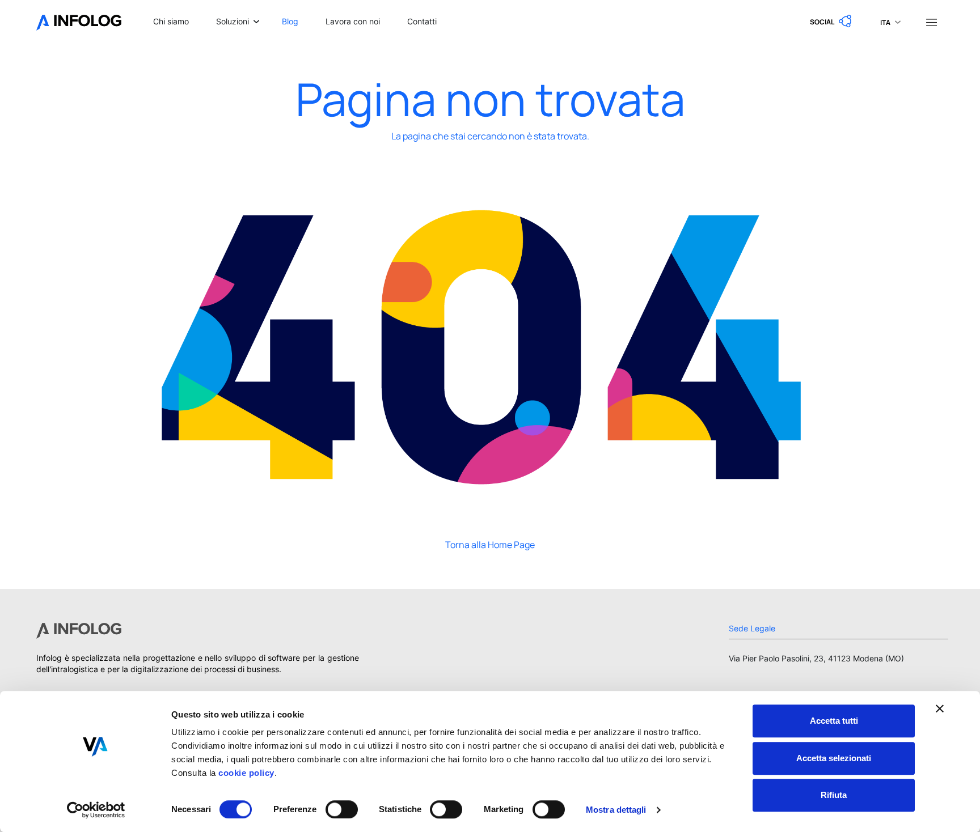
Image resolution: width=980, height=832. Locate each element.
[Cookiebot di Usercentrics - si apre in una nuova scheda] (96, 809)
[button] (831, 21)
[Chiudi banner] (940, 708)
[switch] (342, 809)
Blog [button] (290, 21)
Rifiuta (834, 795)
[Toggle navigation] (931, 21)
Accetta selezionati (833, 758)
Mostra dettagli (616, 809)
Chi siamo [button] (171, 21)
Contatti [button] (422, 21)
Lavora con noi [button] (353, 21)
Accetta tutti (834, 720)
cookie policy (245, 773)
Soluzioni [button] (232, 21)
